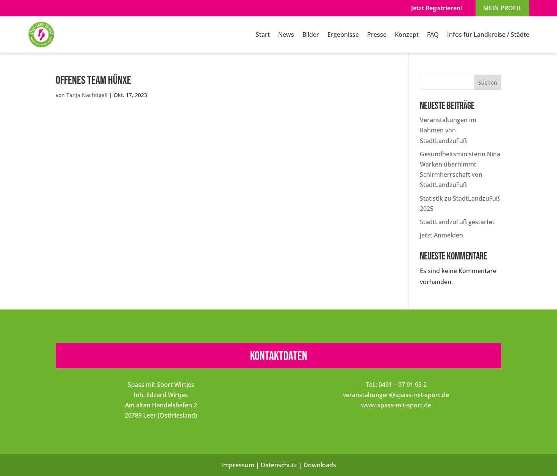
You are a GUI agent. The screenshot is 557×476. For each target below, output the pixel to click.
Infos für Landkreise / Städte (488, 34)
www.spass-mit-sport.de (396, 405)
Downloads (320, 465)
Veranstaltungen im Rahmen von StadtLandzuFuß (448, 130)
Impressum (237, 465)
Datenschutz (279, 465)
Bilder (310, 34)
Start (263, 34)
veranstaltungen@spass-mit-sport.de (396, 395)
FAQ (433, 34)
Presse (376, 34)
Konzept (407, 34)
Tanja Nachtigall (87, 95)
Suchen (487, 82)
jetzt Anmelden (441, 235)
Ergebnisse (343, 34)
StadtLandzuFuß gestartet (457, 222)
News (286, 34)
